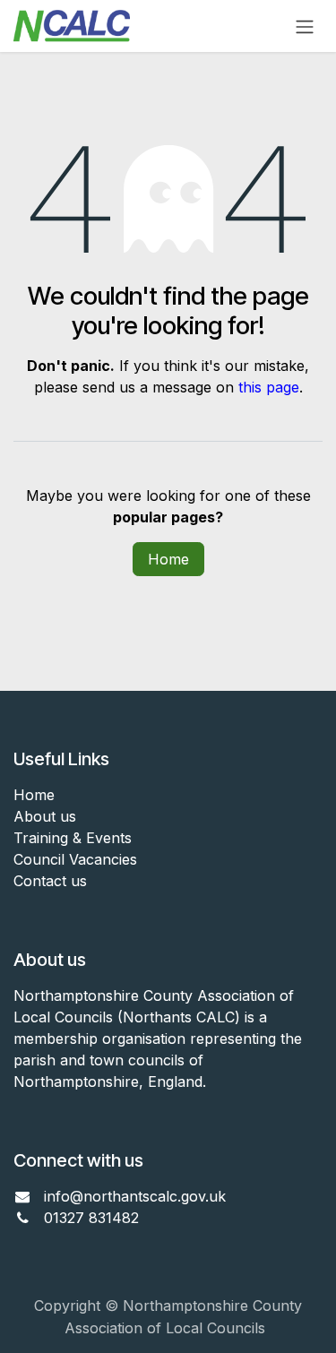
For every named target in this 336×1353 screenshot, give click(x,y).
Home (168, 559)
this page (268, 387)
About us (44, 816)
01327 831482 (93, 1218)
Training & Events (72, 838)
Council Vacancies (75, 859)
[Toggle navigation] (305, 26)
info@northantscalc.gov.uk (135, 1196)
